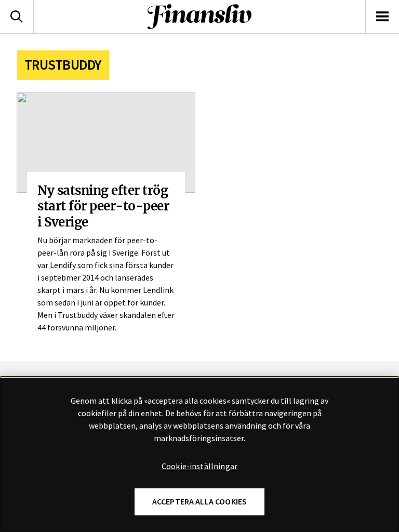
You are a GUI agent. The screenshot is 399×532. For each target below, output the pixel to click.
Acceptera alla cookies (199, 501)
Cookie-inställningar (199, 466)
